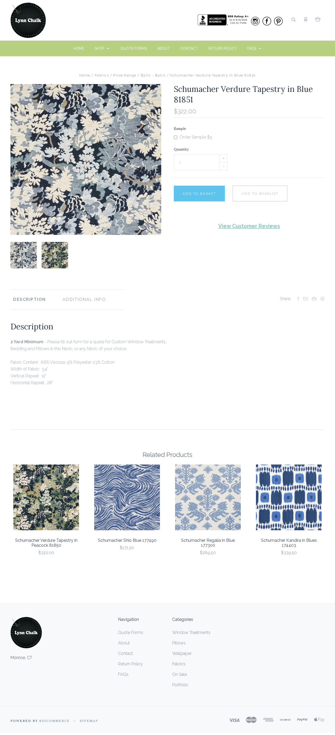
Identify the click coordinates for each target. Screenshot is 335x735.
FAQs (252, 48)
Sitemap (89, 721)
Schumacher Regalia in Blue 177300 (208, 543)
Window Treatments (191, 632)
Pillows (179, 642)
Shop (99, 48)
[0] (318, 18)
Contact (189, 48)
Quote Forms (133, 48)
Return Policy (222, 48)
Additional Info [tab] (84, 299)
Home (78, 48)
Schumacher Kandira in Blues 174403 (289, 543)
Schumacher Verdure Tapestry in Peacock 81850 (46, 543)
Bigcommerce (54, 721)
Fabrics (179, 663)
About (163, 48)
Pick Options (46, 567)
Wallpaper (182, 653)
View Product (46, 497)
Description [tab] (29, 299)
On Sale (179, 674)
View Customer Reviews (249, 226)
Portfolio (180, 684)
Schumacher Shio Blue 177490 (127, 540)
